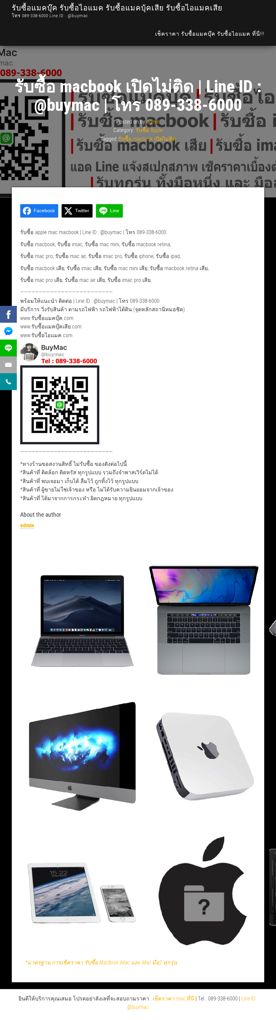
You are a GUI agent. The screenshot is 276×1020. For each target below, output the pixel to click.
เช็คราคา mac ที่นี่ (173, 998)
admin (153, 121)
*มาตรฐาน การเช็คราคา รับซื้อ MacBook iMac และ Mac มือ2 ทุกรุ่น (101, 962)
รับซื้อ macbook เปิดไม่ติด (147, 139)
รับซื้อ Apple (149, 130)
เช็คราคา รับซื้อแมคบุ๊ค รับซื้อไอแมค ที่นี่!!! (209, 34)
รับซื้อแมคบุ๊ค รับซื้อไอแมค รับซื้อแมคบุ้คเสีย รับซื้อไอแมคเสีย (117, 8)
